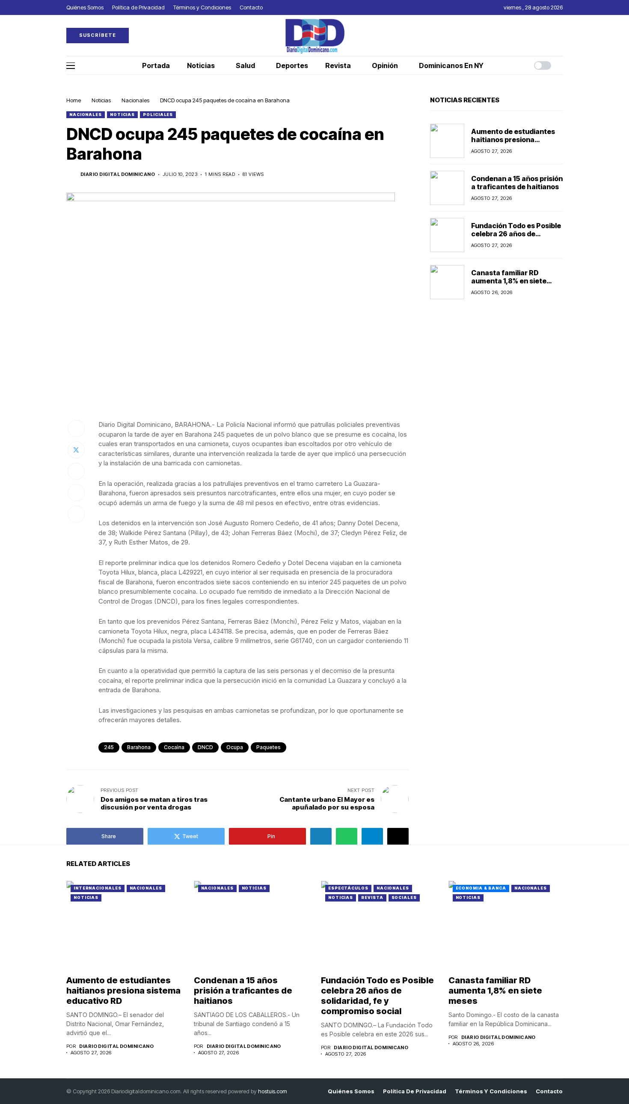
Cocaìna (174, 747)
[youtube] (560, 35)
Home (73, 100)
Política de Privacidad (414, 1091)
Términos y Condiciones (491, 1091)
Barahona (139, 747)
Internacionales (98, 888)
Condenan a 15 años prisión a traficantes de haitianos (517, 182)
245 (109, 747)
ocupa (234, 747)
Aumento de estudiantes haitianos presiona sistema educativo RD (513, 139)
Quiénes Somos (351, 1091)
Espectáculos (348, 888)
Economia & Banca (481, 888)
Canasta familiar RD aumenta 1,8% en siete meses (508, 280)
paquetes (268, 747)
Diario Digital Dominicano (117, 174)
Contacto (549, 1091)
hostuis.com (272, 1091)
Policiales (158, 114)
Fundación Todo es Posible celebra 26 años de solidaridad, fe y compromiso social (516, 238)
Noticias (101, 100)
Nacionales (135, 100)
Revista (372, 897)
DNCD (205, 747)
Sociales (404, 897)
